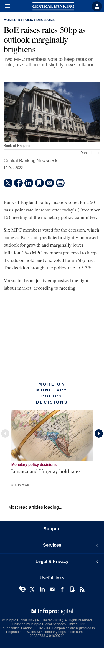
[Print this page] (60, 183)
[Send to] (49, 183)
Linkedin (42, 589)
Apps (72, 589)
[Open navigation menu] (5, 6)
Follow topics (22, 589)
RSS (82, 589)
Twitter (32, 589)
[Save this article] (39, 183)
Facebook (62, 589)
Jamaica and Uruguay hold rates (45, 471)
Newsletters (52, 589)
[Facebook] (18, 183)
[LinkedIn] (28, 183)
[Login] (97, 6)
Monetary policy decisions (29, 20)
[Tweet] (8, 183)
